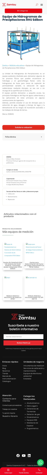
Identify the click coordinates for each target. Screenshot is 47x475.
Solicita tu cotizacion (23, 127)
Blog (4, 368)
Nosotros (6, 371)
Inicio (4, 366)
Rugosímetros (32, 428)
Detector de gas (33, 414)
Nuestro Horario (10, 416)
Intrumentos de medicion (34, 366)
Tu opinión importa (8, 413)
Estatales (27, 379)
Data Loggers (32, 406)
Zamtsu (5, 65)
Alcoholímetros (33, 403)
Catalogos (6, 381)
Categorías (23, 11)
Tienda (5, 373)
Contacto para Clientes (9, 400)
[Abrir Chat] (40, 462)
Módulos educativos (17, 65)
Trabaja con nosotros (9, 409)
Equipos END (32, 420)
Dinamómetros (33, 417)
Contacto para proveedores (12, 405)
